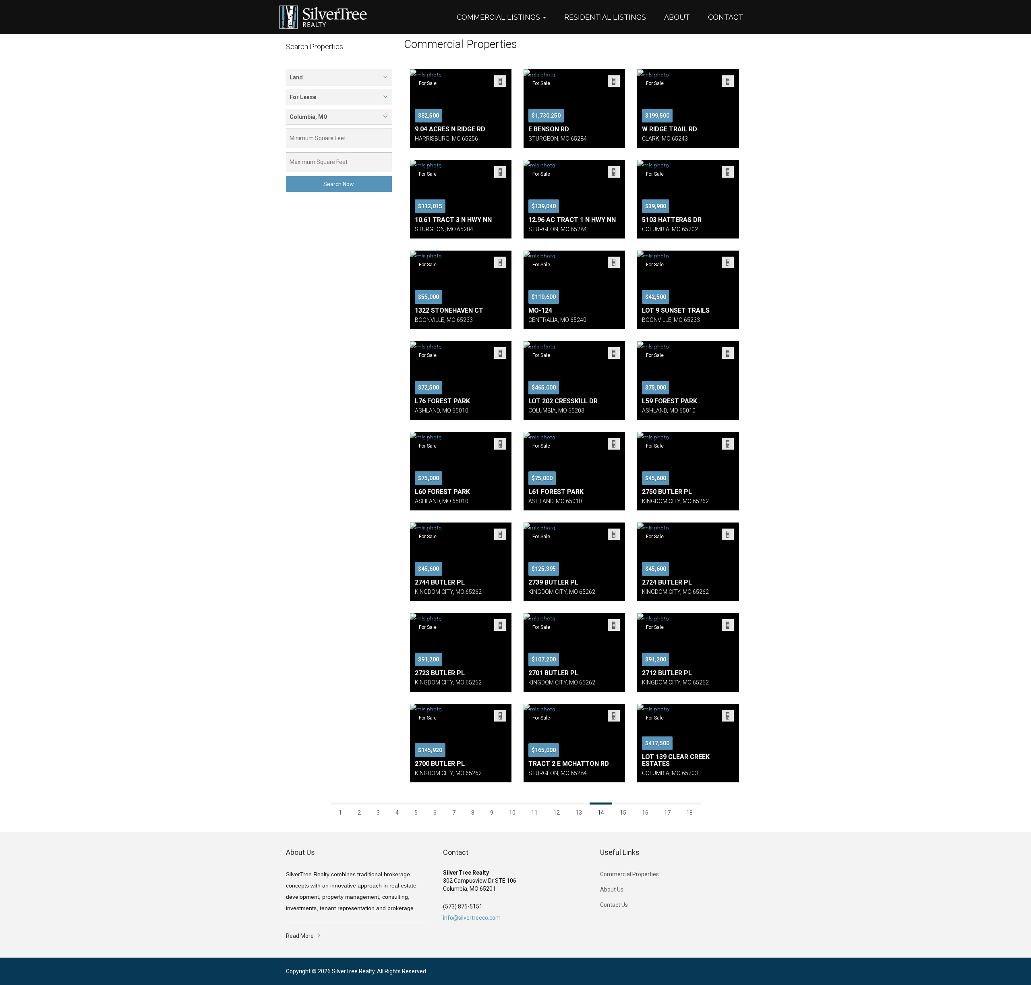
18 (689, 812)
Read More (300, 936)
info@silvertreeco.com (472, 917)
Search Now (338, 184)
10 (512, 812)
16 (645, 812)
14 (601, 812)
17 (667, 812)
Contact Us (614, 905)
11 (534, 812)
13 (579, 812)
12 (556, 812)
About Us (611, 889)
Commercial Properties (629, 874)
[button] (505, 17)
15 (623, 812)
